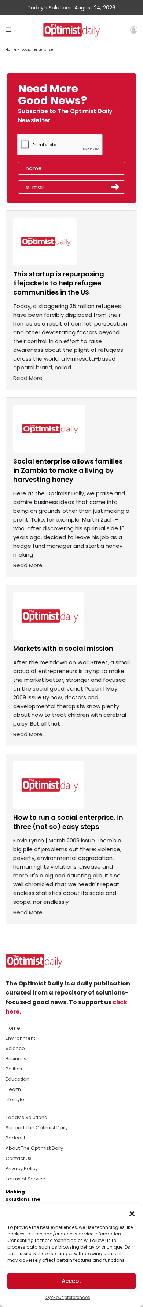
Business (16, 1058)
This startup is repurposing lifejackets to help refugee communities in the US (58, 283)
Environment (20, 1038)
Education (17, 1079)
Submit (115, 187)
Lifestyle (15, 1099)
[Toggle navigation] (9, 30)
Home (11, 49)
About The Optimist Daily (34, 1148)
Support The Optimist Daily (37, 1127)
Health (13, 1089)
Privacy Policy (22, 1168)
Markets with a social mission (63, 648)
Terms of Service (25, 1178)
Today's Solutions (26, 1117)
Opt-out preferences (67, 1297)
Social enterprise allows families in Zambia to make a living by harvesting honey (67, 470)
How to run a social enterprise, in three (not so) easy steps (68, 822)
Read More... (29, 378)
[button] (132, 1213)
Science (15, 1048)
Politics (14, 1068)
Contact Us (19, 1158)
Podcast (15, 1137)
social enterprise (37, 49)
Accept (71, 1281)
